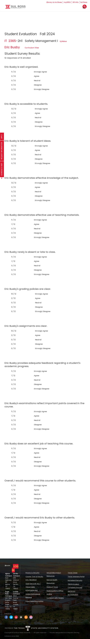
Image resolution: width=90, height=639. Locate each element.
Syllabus (63, 41)
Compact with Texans (55, 598)
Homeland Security (75, 580)
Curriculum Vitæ (32, 47)
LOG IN (15, 568)
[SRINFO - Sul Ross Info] (15, 7)
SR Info (75, 2)
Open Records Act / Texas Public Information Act (33, 587)
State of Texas (52, 587)
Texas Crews (72, 573)
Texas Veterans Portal (76, 576)
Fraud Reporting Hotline (34, 601)
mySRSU (67, 2)
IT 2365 (10, 41)
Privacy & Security (32, 573)
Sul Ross (83, 2)
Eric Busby (12, 47)
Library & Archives (54, 2)
